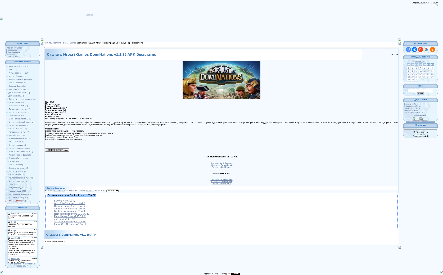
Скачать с (222, 163)
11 (421, 71)
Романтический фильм (18, 155)
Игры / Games (14, 201)
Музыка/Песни (14, 191)
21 (432, 74)
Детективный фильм (17, 92)
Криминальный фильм (18, 119)
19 (424, 74)
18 (420, 74)
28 (432, 77)
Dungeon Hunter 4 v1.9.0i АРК (69, 206)
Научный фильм (15, 142)
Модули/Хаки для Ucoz (18, 188)
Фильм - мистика (15, 129)
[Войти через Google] (426, 49)
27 (428, 77)
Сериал (11, 161)
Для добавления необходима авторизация (22, 265)
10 (416, 71)
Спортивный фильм (17, 168)
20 (428, 74)
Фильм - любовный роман (19, 122)
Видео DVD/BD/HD (16, 89)
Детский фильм (15, 96)
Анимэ (11, 70)
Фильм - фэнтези (16, 181)
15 (409, 74)
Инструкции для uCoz (413, 112)
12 (424, 71)
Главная (89, 15)
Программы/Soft (15, 197)
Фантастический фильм (18, 178)
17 (416, 74)
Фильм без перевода (17, 73)
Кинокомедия (14, 115)
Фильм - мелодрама (17, 125)
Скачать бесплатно (53, 43)
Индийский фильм (16, 106)
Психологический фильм (19, 152)
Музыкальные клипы (17, 194)
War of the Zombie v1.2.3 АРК (69, 203)
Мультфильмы (14, 135)
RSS (436, 5)
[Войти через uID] (408, 49)
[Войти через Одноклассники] (432, 49)
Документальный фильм (19, 99)
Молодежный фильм (17, 132)
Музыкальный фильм (17, 138)
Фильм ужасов (14, 174)
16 (413, 74)
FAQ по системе (411, 110)
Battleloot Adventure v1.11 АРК (70, 211)
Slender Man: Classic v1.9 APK (70, 208)
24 (416, 77)
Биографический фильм (19, 79)
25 (420, 77)
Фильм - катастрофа (17, 112)
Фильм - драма (15, 102)
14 (432, 71)
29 (409, 80)
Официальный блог (412, 106)
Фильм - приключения (18, 148)
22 (409, 77)
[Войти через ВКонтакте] (414, 49)
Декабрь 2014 (421, 62)
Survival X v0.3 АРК (64, 201)
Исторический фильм (18, 109)
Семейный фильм (16, 158)
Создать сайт (410, 104)
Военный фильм (15, 86)
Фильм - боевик (15, 76)
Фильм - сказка (15, 165)
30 (413, 80)
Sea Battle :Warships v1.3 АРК (70, 221)
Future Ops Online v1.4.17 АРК (70, 224)
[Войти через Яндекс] (420, 49)
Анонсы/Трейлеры (16, 66)
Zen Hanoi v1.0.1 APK (65, 219)
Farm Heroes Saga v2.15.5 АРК (70, 216)
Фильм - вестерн (15, 83)
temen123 (89, 190)
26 (424, 77)
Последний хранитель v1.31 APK (71, 214)
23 (413, 77)
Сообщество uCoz (412, 108)
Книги (10, 184)
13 (428, 71)
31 (416, 80)
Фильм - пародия (15, 145)
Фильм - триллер (15, 171)
